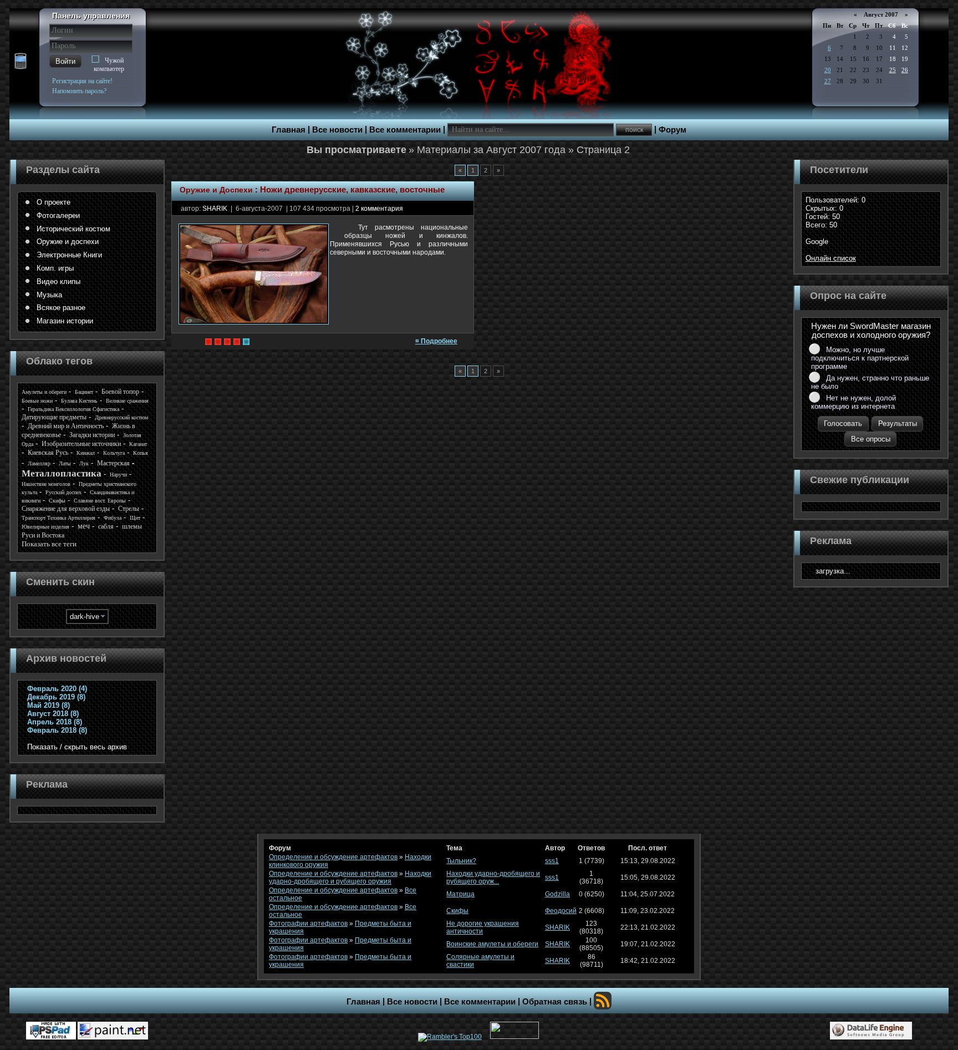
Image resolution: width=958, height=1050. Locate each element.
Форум (672, 129)
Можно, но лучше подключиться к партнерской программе (860, 358)
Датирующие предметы (54, 417)
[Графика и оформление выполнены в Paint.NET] (113, 1030)
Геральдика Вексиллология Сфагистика (73, 409)
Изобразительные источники (81, 444)
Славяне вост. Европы (100, 501)
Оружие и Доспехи (216, 189)
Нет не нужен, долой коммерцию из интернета (853, 402)
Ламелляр (39, 463)
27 (827, 81)
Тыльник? (461, 861)
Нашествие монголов (46, 484)
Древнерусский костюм (121, 417)
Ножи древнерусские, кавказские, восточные (352, 189)
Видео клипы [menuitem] (58, 281)
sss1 (552, 861)
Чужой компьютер (109, 65)
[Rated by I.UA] (514, 1037)
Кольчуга (114, 453)
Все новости (337, 129)
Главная (288, 129)
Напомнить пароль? (79, 91)
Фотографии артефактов (308, 923)
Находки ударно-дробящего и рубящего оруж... (493, 877)
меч (84, 526)
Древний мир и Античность (66, 426)
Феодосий (561, 911)
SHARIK (214, 208)
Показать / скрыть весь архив (77, 747)
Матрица (460, 894)
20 (827, 70)
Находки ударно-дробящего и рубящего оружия (350, 877)
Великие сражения (127, 401)
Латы (65, 463)
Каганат (138, 444)
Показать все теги (49, 544)
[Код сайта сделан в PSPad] (51, 1030)
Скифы (57, 501)
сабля (106, 526)
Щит (135, 518)
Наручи (118, 474)
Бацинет (84, 392)
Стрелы (128, 509)
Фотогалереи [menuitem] (58, 215)
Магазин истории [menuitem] (65, 321)
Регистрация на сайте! (82, 81)
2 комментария (379, 208)
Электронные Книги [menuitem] (69, 255)
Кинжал (86, 453)
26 (904, 70)
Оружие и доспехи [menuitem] (68, 241)
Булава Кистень (79, 401)
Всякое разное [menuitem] (61, 307)
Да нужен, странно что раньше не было (870, 382)
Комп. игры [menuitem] (55, 268)
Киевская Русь (48, 452)
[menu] (87, 261)
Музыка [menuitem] (49, 295)
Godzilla (557, 894)
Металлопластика (61, 473)
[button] (65, 61)
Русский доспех (63, 492)
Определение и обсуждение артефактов (333, 857)
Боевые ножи (37, 401)
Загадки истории (92, 435)
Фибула (112, 518)
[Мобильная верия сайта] (20, 61)
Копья (140, 453)
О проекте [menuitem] (53, 202)
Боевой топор (120, 391)
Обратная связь (554, 1001)
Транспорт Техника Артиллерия (58, 518)
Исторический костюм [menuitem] (73, 229)
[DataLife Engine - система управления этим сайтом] (871, 1030)
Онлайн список (831, 258)
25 (892, 70)
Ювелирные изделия (45, 527)
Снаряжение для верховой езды (66, 509)
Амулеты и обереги (44, 392)
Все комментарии (405, 129)
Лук (84, 463)
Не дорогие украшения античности (482, 927)
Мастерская (113, 463)
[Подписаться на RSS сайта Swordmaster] (603, 1001)
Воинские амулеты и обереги (492, 944)
